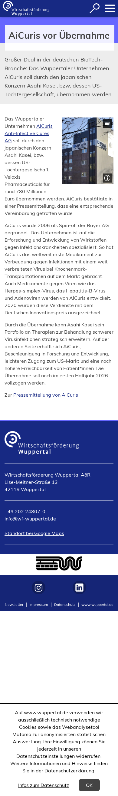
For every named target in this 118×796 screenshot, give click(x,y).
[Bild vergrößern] (87, 150)
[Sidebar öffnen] (110, 8)
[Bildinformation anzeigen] (106, 177)
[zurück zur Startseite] (26, 8)
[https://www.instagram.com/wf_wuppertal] (38, 587)
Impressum (38, 604)
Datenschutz (64, 604)
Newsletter (14, 604)
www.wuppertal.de (97, 604)
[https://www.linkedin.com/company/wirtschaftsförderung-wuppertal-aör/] (79, 587)
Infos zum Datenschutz (43, 785)
